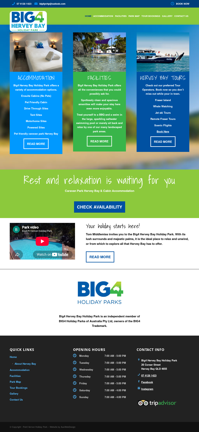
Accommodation (20, 370)
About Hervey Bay (25, 363)
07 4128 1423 (24, 3)
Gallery (14, 393)
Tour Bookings (18, 388)
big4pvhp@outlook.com (52, 3)
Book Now (182, 3)
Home (13, 357)
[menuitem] (179, 4)
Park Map (15, 382)
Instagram (147, 389)
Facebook (147, 382)
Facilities (15, 376)
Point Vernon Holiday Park (35, 426)
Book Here (163, 131)
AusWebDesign (68, 426)
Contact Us (16, 399)
